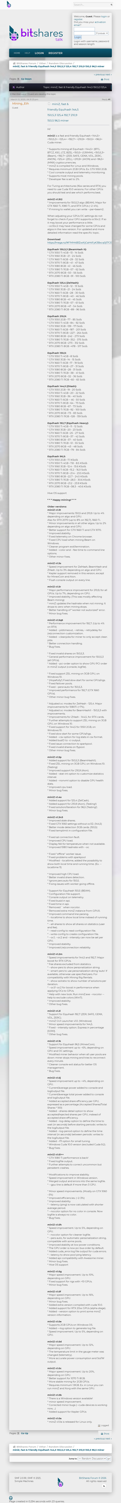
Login (39, 53)
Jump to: (73, 1459)
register (78, 19)
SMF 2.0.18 (20, 1478)
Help (27, 53)
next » (108, 74)
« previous (99, 74)
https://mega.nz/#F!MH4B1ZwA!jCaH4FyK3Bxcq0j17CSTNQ (82, 242)
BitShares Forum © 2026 (92, 1478)
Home (17, 53)
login (104, 16)
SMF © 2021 (34, 1478)
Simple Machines (24, 1481)
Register (56, 53)
